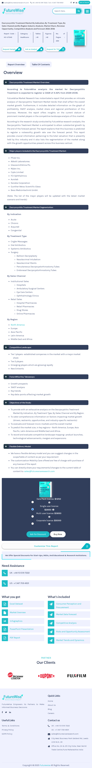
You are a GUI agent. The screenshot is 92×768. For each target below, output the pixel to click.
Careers (51, 713)
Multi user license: (48, 513)
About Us (52, 705)
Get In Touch (84, 2)
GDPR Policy (7, 734)
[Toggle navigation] (87, 11)
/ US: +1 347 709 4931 (55, 3)
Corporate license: (48, 520)
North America (18, 325)
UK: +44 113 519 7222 (39, 3)
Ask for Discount (38, 534)
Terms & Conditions (10, 726)
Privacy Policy (8, 730)
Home (50, 701)
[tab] (16, 64)
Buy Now (58, 534)
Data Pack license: (49, 499)
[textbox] (67, 11)
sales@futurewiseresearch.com (16, 3)
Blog (50, 709)
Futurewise (45, 765)
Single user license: (49, 508)
